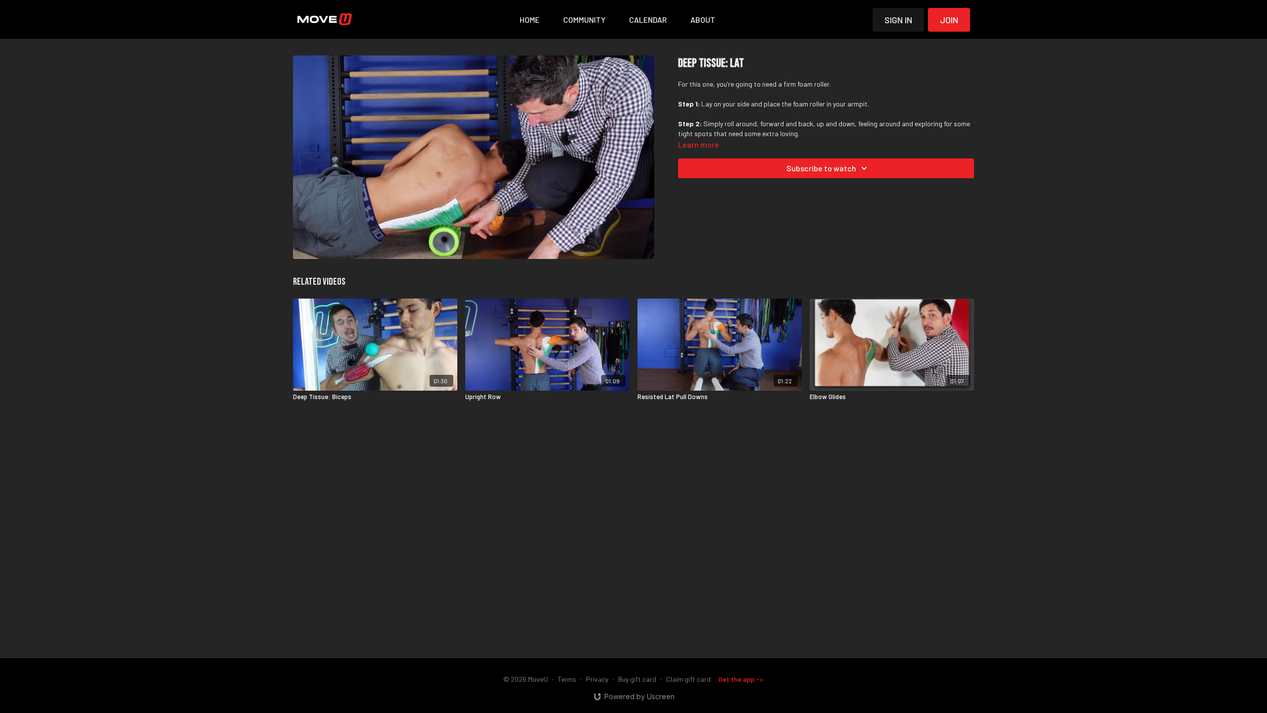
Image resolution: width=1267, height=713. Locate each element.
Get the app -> (741, 679)
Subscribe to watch (821, 168)
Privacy (597, 679)
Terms (567, 679)
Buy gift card (637, 679)
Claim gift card (688, 679)
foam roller (813, 84)
